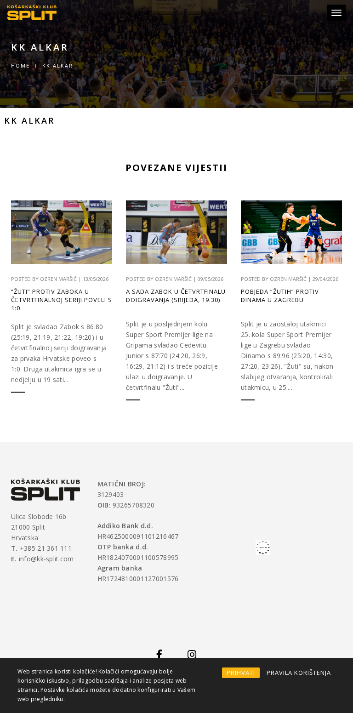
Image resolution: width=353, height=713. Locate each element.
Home (20, 65)
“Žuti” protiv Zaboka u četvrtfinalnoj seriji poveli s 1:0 (61, 299)
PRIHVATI (241, 672)
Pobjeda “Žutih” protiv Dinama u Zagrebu (280, 295)
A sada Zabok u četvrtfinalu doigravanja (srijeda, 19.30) (176, 295)
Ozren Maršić (58, 278)
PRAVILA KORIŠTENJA (299, 672)
